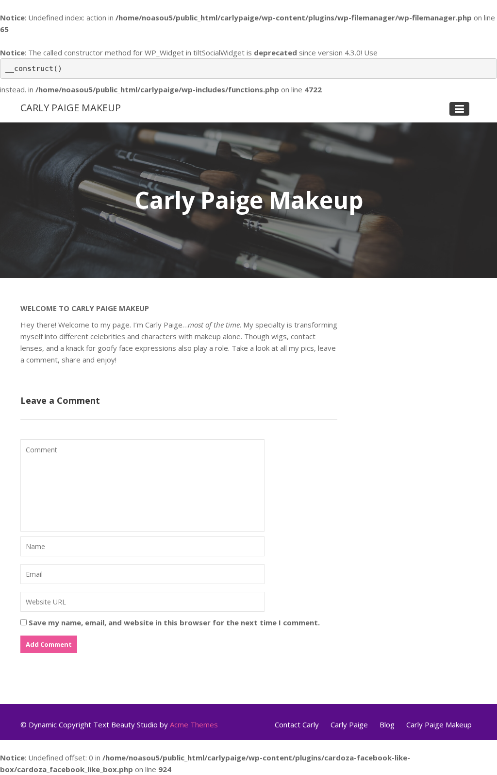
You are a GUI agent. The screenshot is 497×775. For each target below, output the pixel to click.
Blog (387, 724)
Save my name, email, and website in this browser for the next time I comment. (174, 622)
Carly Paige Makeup (70, 107)
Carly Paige (349, 724)
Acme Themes (194, 724)
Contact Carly (297, 724)
